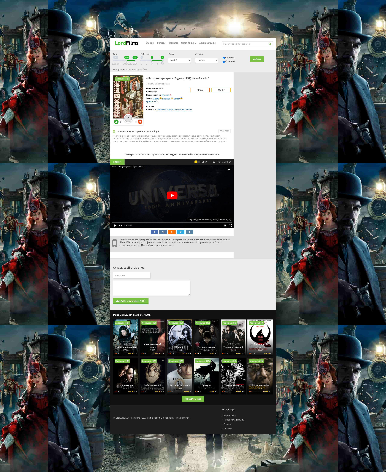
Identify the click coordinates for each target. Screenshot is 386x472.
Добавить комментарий (131, 300)
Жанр (171, 54)
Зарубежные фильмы (166, 109)
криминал (151, 101)
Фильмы (161, 43)
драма (156, 98)
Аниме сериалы (207, 43)
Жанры (150, 43)
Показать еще (193, 398)
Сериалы (173, 43)
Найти (257, 59)
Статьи (227, 424)
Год (115, 54)
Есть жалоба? (224, 161)
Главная (228, 428)
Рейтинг (145, 54)
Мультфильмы (188, 43)
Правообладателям (234, 419)
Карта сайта (230, 415)
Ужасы (189, 109)
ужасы (177, 98)
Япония (165, 94)
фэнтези (166, 98)
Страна (199, 54)
